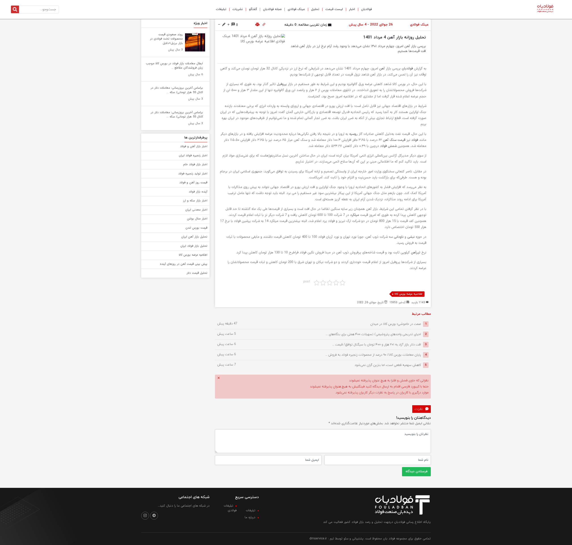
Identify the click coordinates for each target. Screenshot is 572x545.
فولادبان (366, 9)
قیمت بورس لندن (196, 228)
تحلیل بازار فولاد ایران (193, 246)
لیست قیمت (334, 9)
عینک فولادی (296, 9)
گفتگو (253, 9)
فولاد (414, 140)
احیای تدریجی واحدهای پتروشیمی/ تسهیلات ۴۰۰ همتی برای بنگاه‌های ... (373, 334)
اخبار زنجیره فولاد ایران (193, 155)
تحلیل (315, 9)
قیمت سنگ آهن (394, 140)
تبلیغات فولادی (230, 508)
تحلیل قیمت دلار (197, 273)
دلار (355, 140)
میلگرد (354, 215)
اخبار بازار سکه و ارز (195, 200)
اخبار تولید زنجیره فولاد (192, 173)
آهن (382, 68)
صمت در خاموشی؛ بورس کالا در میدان (395, 324)
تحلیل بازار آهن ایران (194, 237)
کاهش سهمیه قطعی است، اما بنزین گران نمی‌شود (388, 365)
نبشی (411, 237)
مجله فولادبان (272, 9)
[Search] (15, 9)
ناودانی (399, 237)
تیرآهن (415, 252)
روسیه (353, 134)
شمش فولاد (388, 146)
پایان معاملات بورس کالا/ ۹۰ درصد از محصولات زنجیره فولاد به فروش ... (373, 355)
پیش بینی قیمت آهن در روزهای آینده (183, 264)
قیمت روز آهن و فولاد (193, 182)
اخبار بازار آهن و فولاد (193, 146)
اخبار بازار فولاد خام (195, 164)
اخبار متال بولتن (197, 219)
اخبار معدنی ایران (196, 210)
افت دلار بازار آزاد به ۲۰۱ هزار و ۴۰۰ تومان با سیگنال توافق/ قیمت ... (376, 344)
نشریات (237, 9)
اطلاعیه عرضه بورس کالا (408, 294)
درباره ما (250, 517)
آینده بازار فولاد (198, 192)
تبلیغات (221, 9)
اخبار (352, 9)
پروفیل (282, 84)
